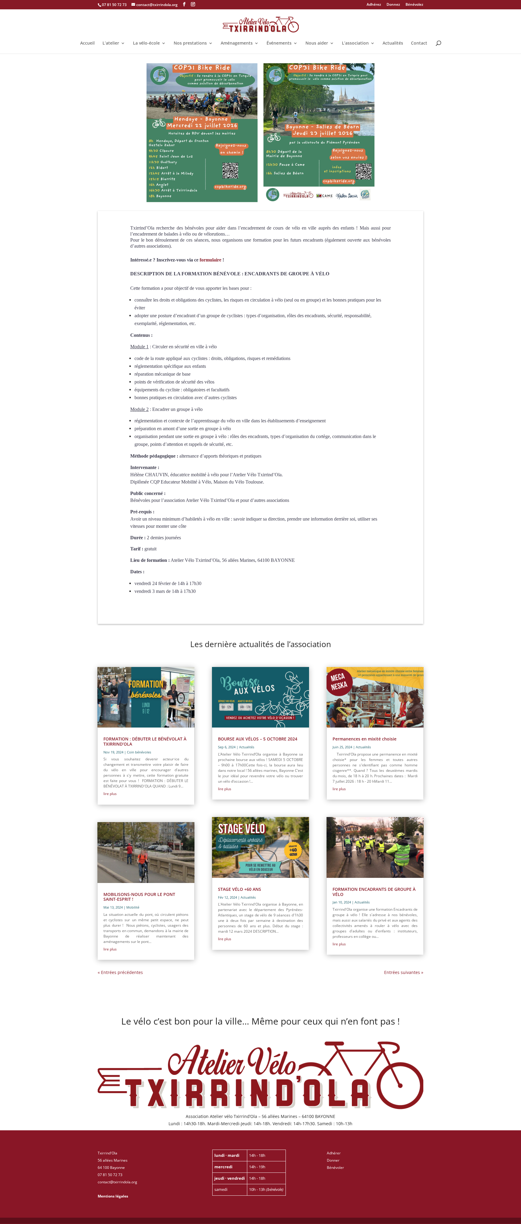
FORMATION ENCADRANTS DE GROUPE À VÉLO (374, 891)
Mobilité (132, 907)
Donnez (393, 5)
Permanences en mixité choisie (364, 739)
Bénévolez (414, 5)
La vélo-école (146, 43)
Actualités (393, 43)
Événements (279, 43)
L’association (355, 43)
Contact (419, 43)
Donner (333, 1160)
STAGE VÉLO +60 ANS (239, 889)
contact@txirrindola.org (117, 1182)
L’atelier (111, 43)
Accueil (87, 43)
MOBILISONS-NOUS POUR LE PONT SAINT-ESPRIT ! (139, 896)
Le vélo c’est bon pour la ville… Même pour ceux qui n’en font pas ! (260, 1022)
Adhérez (374, 5)
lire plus (110, 793)
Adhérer (334, 1153)
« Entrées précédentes (120, 972)
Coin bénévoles (139, 752)
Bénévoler (335, 1167)
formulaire (210, 259)
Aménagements (237, 43)
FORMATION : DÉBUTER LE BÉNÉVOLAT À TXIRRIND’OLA (144, 741)
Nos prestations (190, 43)
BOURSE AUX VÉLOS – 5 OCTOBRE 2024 (257, 739)
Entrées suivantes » (403, 972)
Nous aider (316, 43)
